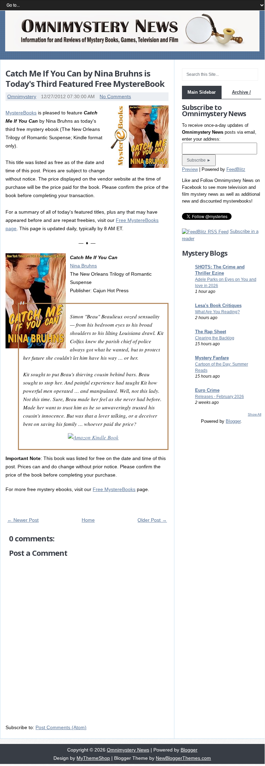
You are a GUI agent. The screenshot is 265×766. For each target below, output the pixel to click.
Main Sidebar (201, 92)
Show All (254, 414)
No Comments (115, 96)
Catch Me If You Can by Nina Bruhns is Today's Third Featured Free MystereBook (85, 78)
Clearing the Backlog (214, 338)
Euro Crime (207, 390)
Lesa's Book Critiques (218, 305)
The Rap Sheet (210, 331)
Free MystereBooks (114, 489)
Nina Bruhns (83, 265)
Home (88, 520)
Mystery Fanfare (212, 357)
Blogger (233, 421)
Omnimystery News (128, 750)
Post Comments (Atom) (60, 727)
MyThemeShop (93, 758)
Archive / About (241, 98)
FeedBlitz (235, 169)
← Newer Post (23, 520)
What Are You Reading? (217, 311)
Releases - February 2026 (219, 396)
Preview (190, 169)
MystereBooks (21, 112)
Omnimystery (21, 96)
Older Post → (152, 520)
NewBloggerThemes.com (183, 758)
